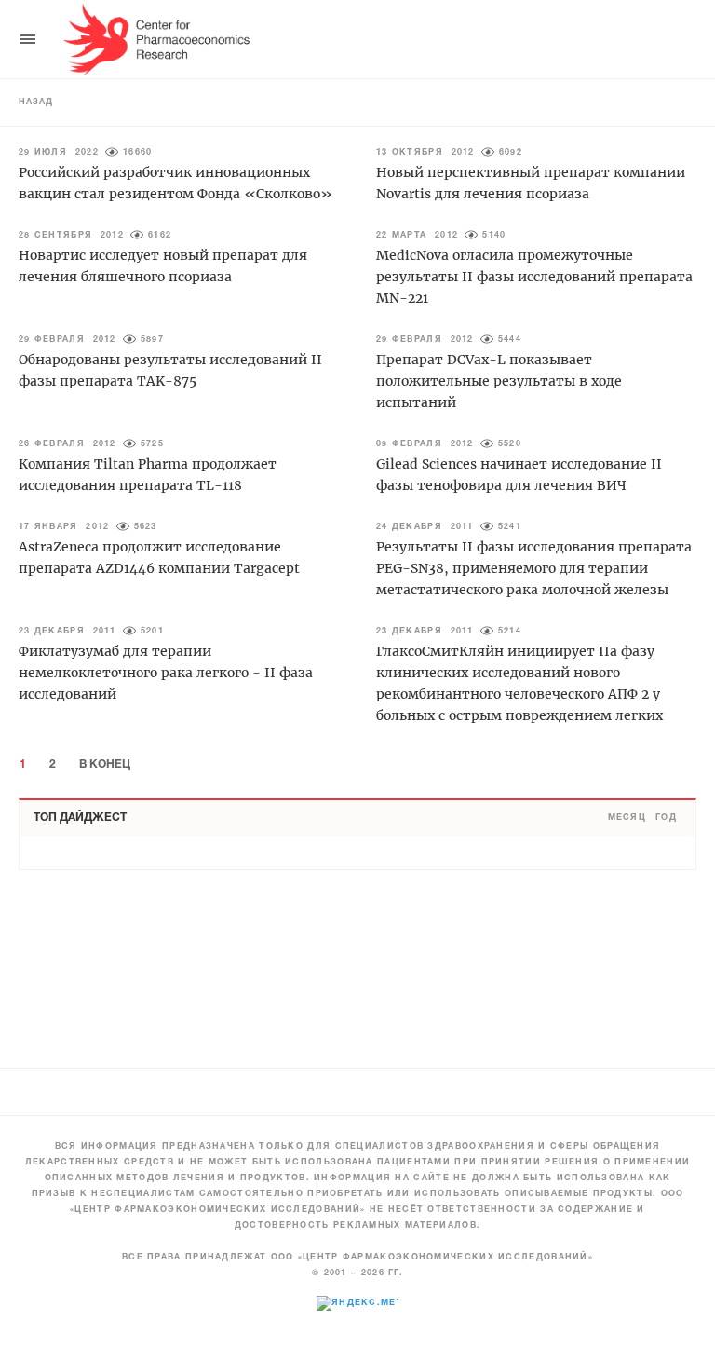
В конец (104, 764)
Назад (36, 102)
